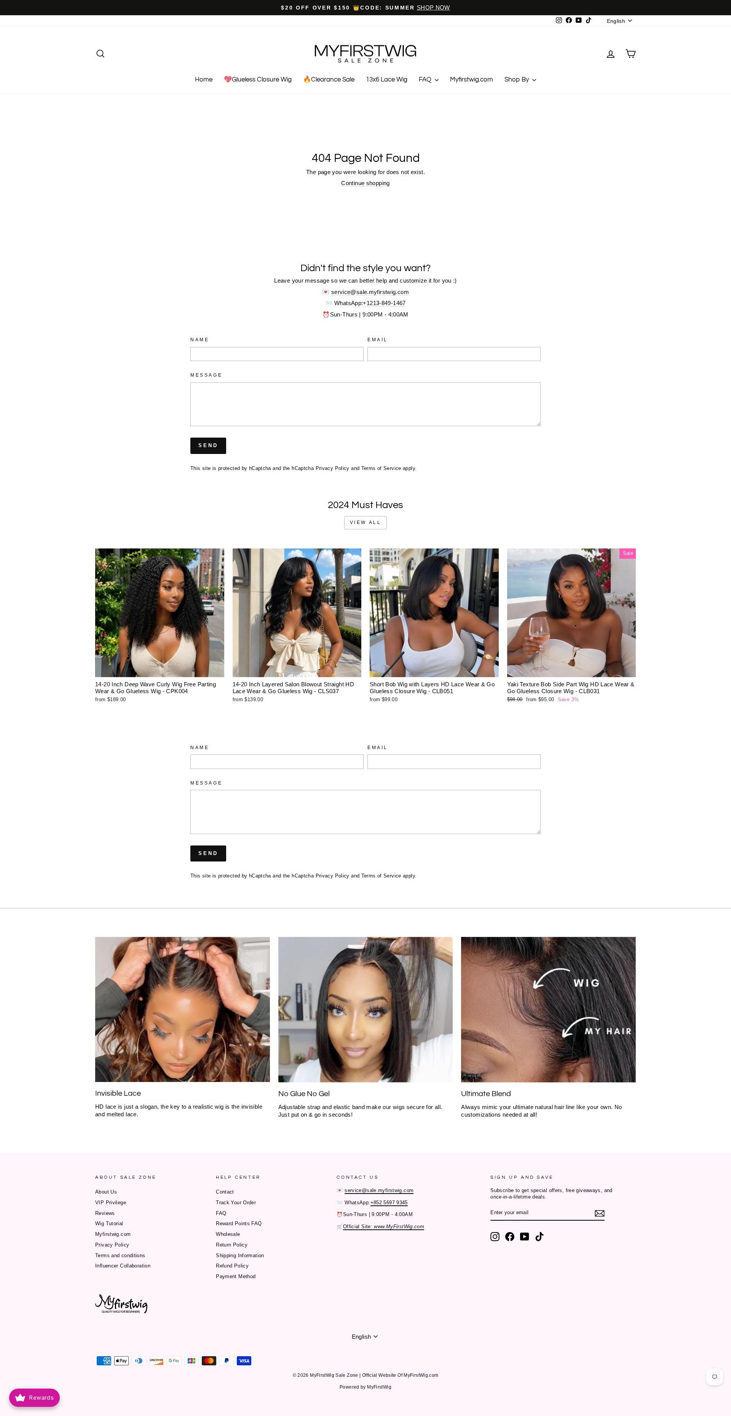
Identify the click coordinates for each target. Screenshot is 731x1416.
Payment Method (235, 1276)
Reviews (105, 1213)
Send (208, 445)
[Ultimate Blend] (548, 1009)
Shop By (517, 79)
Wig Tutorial (109, 1223)
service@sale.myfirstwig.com (370, 292)
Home (203, 79)
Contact (225, 1192)
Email (377, 339)
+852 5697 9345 (389, 1202)
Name (199, 339)
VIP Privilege (110, 1202)
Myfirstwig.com (471, 79)
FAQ (426, 79)
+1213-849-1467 (384, 303)
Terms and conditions (120, 1255)
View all (365, 522)
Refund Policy (232, 1266)
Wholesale (228, 1234)
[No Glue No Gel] (365, 1009)
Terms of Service (381, 468)
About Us (106, 1192)
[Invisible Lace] (182, 1009)
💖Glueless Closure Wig (258, 79)
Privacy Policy (333, 468)
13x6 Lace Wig (386, 79)
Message (206, 375)
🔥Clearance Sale (328, 79)
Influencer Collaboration (122, 1266)
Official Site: (383, 1226)
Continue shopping (365, 183)
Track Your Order (236, 1202)
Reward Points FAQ (239, 1223)
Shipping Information (240, 1255)
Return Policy (231, 1245)
